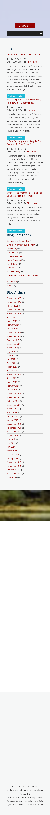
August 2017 (12, 347)
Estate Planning (14, 260)
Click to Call (25, 25)
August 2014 (12, 435)
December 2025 (14, 298)
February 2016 (13, 386)
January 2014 (12, 458)
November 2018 (14, 313)
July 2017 (11, 351)
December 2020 (14, 309)
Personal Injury (13, 271)
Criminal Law (13, 252)
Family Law (12, 264)
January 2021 (12, 305)
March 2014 (12, 450)
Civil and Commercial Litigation (21, 244)
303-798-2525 (25, 793)
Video (9, 285)
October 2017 (13, 340)
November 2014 (14, 427)
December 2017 (14, 332)
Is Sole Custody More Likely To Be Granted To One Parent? (24, 143)
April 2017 (11, 363)
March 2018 (12, 321)
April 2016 (11, 378)
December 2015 (14, 393)
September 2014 (14, 431)
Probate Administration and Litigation (23, 275)
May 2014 (11, 446)
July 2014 (11, 439)
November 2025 (14, 302)
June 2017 (11, 355)
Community (12, 248)
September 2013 (14, 473)
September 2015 (14, 405)
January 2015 (12, 420)
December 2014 (14, 424)
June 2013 (11, 477)
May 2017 (11, 359)
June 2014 (11, 443)
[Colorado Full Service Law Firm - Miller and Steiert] (25, 20)
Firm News (32, 61)
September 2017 (14, 344)
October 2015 (13, 401)
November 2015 (14, 397)
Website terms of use (17, 797)
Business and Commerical (18, 241)
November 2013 (14, 466)
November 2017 (14, 336)
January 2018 (12, 328)
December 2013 (14, 462)
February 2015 (13, 416)
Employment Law (14, 256)
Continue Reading (16, 96)
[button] (37, 33)
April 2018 (11, 317)
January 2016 (12, 389)
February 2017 (13, 370)
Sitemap (31, 797)
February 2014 (13, 454)
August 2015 (12, 408)
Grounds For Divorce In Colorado (23, 54)
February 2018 (13, 325)
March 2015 (12, 412)
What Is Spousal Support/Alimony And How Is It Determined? (24, 101)
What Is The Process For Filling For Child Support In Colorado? (24, 194)
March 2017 (12, 366)
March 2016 (12, 382)
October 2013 (13, 469)
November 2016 (14, 374)
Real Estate (12, 281)
